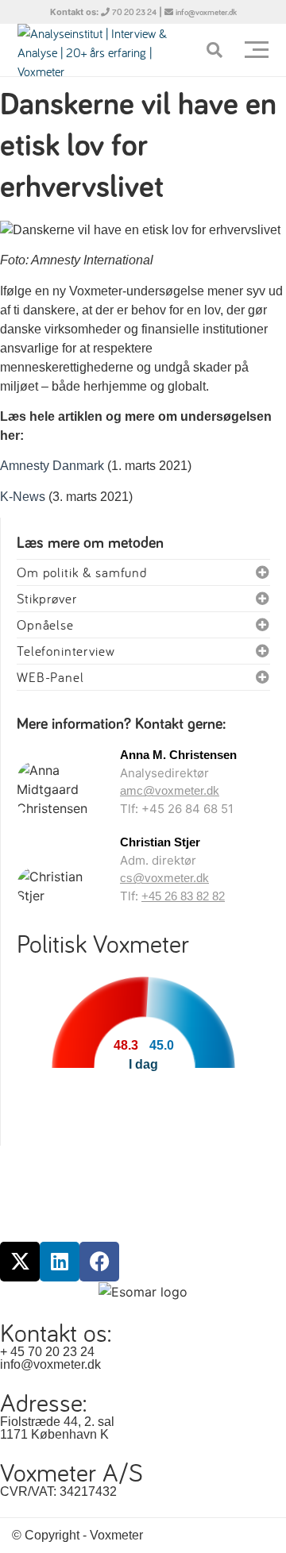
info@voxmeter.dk (206, 12)
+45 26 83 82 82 (183, 896)
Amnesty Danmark (52, 465)
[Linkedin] (59, 1261)
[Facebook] (99, 1261)
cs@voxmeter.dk (164, 877)
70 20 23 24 (134, 12)
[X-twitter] (20, 1261)
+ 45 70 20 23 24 (47, 1351)
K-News (22, 496)
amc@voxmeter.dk (169, 790)
